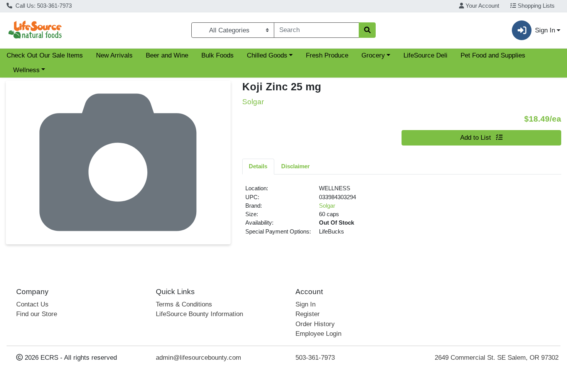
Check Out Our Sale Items (45, 55)
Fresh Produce (327, 55)
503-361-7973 (315, 357)
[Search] (367, 30)
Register (307, 314)
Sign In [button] (545, 30)
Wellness (26, 70)
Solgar (327, 206)
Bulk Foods (217, 55)
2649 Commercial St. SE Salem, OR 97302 (497, 357)
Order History (315, 324)
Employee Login (318, 333)
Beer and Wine (167, 55)
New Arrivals (114, 55)
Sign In (305, 304)
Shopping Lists (535, 6)
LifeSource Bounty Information (199, 314)
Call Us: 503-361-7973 (43, 6)
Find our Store (36, 314)
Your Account (481, 6)
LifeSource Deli (425, 55)
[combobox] (316, 30)
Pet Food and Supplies (493, 55)
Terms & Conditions (184, 304)
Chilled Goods (267, 55)
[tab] (258, 166)
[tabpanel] (402, 213)
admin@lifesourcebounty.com (198, 357)
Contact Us (32, 304)
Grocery (373, 55)
